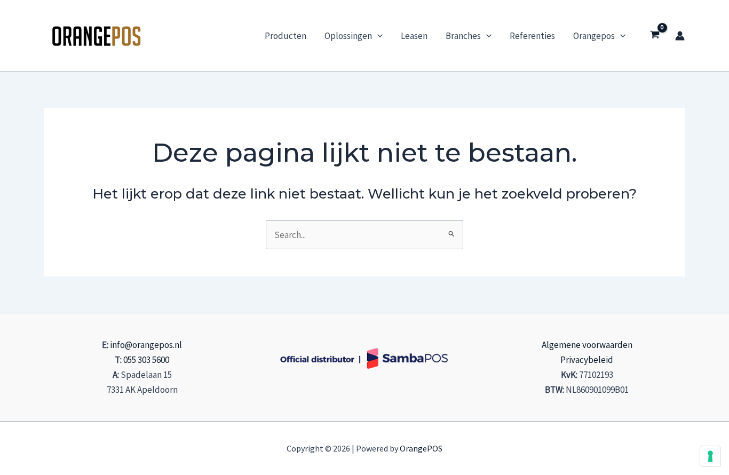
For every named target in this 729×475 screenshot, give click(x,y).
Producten (285, 36)
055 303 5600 (146, 360)
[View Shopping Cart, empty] (654, 35)
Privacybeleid (586, 360)
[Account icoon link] (680, 36)
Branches (463, 36)
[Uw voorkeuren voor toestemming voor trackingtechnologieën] (710, 456)
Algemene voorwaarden (587, 345)
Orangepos (594, 36)
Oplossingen (348, 36)
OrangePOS (421, 448)
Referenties (532, 36)
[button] (377, 35)
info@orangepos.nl (146, 345)
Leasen (414, 36)
